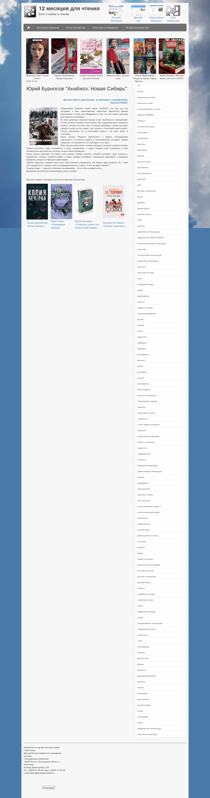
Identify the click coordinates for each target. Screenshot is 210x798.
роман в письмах (145, 558)
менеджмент (143, 354)
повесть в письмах (146, 442)
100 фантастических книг (137, 27)
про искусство (143, 500)
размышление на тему (147, 535)
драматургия (143, 208)
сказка (140, 617)
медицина (142, 342)
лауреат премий (145, 307)
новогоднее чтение (146, 412)
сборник (141, 588)
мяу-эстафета (143, 389)
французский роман (146, 675)
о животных (142, 418)
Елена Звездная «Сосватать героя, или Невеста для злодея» (87, 224)
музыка (140, 377)
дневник (141, 202)
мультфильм (143, 383)
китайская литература (147, 260)
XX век (140, 91)
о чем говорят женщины (148, 424)
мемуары (141, 348)
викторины (142, 149)
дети (139, 184)
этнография (142, 716)
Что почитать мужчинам (48, 27)
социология (142, 634)
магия (140, 331)
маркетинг (142, 336)
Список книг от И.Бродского (105, 27)
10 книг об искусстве (75, 27)
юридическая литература (149, 728)
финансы (141, 669)
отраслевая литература (148, 436)
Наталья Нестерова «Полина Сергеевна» (114, 224)
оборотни (141, 430)
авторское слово (145, 103)
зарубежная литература (148, 231)
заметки (141, 225)
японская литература (147, 734)
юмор (140, 722)
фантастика (142, 658)
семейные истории (146, 593)
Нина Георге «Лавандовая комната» (58, 224)
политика (141, 459)
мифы (140, 366)
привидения (143, 482)
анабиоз (141, 120)
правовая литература (147, 465)
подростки (142, 447)
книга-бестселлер (145, 272)
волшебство (142, 167)
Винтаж (140, 155)
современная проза (146, 629)
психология (142, 518)
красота (141, 301)
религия (141, 547)
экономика (142, 693)
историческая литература (149, 255)
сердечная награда (146, 611)
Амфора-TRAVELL (146, 114)
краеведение (143, 295)
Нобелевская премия (147, 401)
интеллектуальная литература (151, 243)
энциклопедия (144, 705)
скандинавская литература (149, 623)
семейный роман (145, 599)
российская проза (145, 570)
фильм (140, 664)
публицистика (143, 523)
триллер (141, 652)
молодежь (142, 371)
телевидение (143, 646)
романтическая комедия (148, 564)
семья (140, 605)
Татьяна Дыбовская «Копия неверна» (36, 224)
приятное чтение (145, 494)
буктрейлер (142, 138)
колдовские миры (145, 284)
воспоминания (144, 173)
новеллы (141, 406)
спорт (140, 640)
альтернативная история (148, 108)
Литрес (140, 319)
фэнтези (141, 681)
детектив (141, 179)
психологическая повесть (149, 506)
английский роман (145, 126)
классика (141, 266)
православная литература (149, 471)
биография (142, 132)
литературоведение (146, 313)
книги (139, 278)
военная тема (143, 161)
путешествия (143, 529)
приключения (143, 488)
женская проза (144, 214)
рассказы (141, 541)
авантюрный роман (146, 97)
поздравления (144, 453)
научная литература (146, 395)
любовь (140, 325)
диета (140, 196)
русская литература (146, 576)
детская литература (146, 190)
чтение (140, 687)
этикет (140, 710)
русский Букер (144, 582)
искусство (141, 249)
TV (138, 85)
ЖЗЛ (139, 219)
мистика (141, 360)
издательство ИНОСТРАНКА (150, 237)
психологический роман (148, 512)
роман (140, 553)
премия (140, 477)
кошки (140, 290)
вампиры (141, 144)
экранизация (143, 699)
